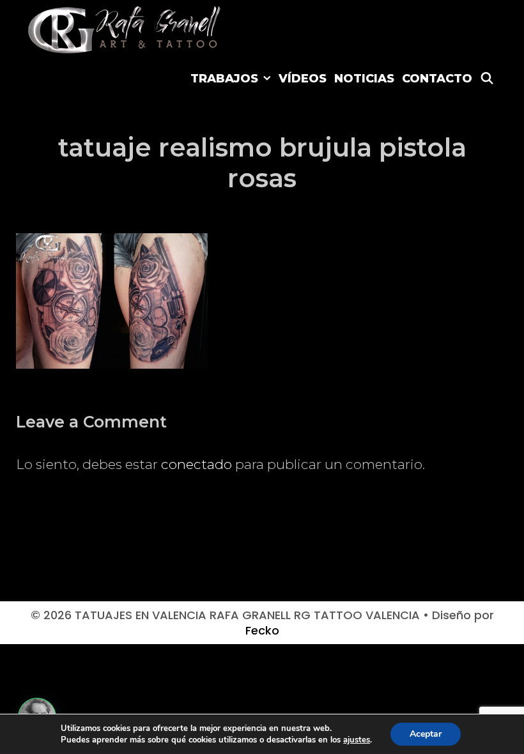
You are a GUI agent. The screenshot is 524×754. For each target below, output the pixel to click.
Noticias (364, 79)
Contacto (437, 79)
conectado (196, 464)
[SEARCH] (487, 79)
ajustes (356, 740)
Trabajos (224, 79)
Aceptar (426, 734)
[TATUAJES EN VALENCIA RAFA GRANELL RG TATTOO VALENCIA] (126, 28)
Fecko (262, 630)
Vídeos (303, 79)
